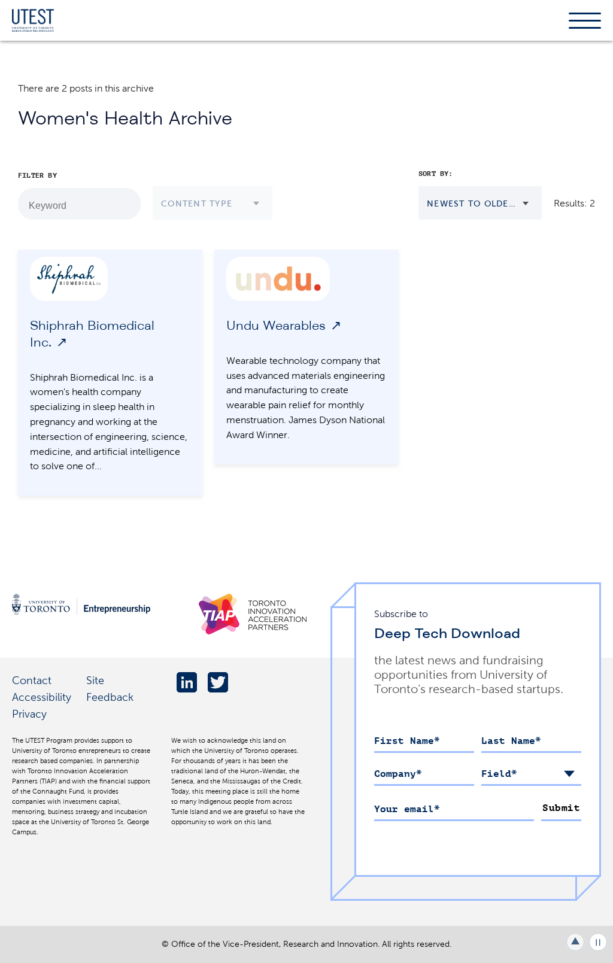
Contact (31, 680)
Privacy (29, 713)
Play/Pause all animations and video (598, 942)
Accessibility (41, 697)
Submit (561, 808)
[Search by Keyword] (125, 204)
